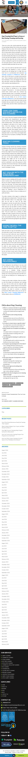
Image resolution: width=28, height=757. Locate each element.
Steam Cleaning (6, 659)
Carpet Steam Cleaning (8, 676)
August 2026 (5, 450)
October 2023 (5, 538)
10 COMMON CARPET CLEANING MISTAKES (12, 400)
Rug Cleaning (5, 666)
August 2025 (5, 482)
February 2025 (5, 498)
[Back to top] (26, 752)
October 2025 (5, 476)
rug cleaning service (7, 386)
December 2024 (5, 503)
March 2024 (5, 527)
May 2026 (4, 458)
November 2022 (6, 567)
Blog (6, 11)
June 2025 (4, 487)
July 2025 (4, 484)
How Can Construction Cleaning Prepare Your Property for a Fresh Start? (13, 435)
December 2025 (5, 471)
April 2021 (4, 609)
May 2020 (4, 636)
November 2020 (6, 620)
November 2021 (6, 599)
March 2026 (5, 463)
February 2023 (5, 559)
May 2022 (4, 583)
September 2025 (6, 479)
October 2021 (5, 601)
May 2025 (4, 490)
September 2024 (6, 511)
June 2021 (4, 604)
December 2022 (5, 564)
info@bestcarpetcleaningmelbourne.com (14, 705)
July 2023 (4, 546)
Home (2, 11)
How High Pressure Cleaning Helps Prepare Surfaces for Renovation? (12, 431)
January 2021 (5, 615)
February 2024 (5, 530)
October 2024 (5, 508)
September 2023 (6, 540)
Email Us (7, 755)
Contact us (5, 694)
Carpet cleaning (6, 655)
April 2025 (4, 492)
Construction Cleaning (8, 674)
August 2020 (5, 628)
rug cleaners (20, 383)
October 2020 (5, 623)
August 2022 (5, 575)
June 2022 (4, 580)
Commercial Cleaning (7, 657)
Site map (4, 696)
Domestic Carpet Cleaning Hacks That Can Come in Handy (13, 394)
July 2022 (4, 577)
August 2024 (5, 514)
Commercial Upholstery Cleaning (10, 665)
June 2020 (4, 633)
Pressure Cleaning (6, 672)
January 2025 (5, 500)
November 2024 (6, 506)
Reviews (4, 688)
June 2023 (4, 548)
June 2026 (4, 455)
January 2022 (5, 593)
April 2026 (4, 460)
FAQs (3, 690)
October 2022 (5, 570)
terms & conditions (17, 752)
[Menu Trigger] (26, 2)
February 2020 (5, 644)
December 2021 (5, 596)
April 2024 (4, 524)
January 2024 (5, 532)
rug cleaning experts (15, 384)
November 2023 (6, 535)
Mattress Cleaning (7, 661)
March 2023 (5, 556)
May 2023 (4, 551)
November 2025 (6, 474)
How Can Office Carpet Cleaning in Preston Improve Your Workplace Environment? (12, 439)
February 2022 (5, 591)
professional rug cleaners (9, 383)
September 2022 (6, 572)
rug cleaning (6, 384)
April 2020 (4, 639)
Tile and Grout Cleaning (8, 670)
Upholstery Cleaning (7, 663)
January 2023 (5, 562)
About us (4, 686)
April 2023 (4, 554)
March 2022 (5, 588)
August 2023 (5, 543)
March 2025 (5, 495)
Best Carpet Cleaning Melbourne (14, 40)
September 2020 (6, 625)
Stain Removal (5, 668)
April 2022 (4, 585)
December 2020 (5, 617)
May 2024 (4, 522)
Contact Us (21, 755)
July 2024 (4, 516)
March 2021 (5, 612)
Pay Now (11, 2)
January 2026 (5, 468)
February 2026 (5, 466)
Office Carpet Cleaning (8, 678)
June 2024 (4, 519)
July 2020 (4, 631)
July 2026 (4, 452)
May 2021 (4, 607)
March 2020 (5, 641)
